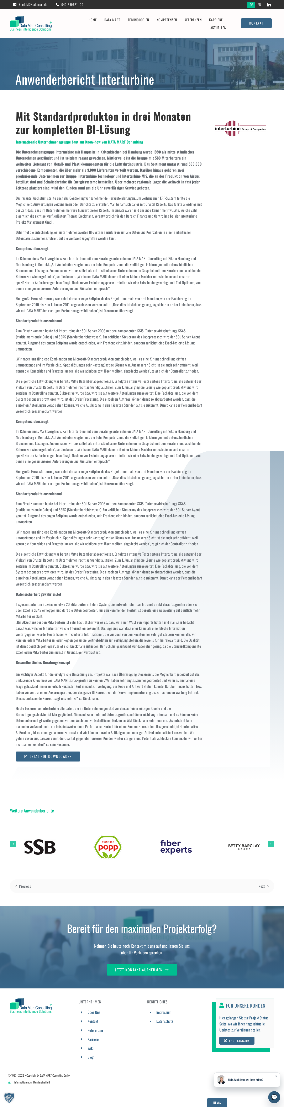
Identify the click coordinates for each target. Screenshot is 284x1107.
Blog (91, 1057)
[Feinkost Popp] (107, 835)
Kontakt (93, 1021)
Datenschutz (164, 1021)
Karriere (93, 1039)
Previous (25, 886)
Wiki (91, 1048)
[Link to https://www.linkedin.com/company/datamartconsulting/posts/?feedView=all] (269, 5)
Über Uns (94, 1012)
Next (261, 886)
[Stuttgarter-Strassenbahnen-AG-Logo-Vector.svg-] (40, 841)
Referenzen (95, 1030)
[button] (13, 844)
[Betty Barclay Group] (244, 846)
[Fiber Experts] (176, 841)
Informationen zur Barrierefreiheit (32, 1082)
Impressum (163, 1012)
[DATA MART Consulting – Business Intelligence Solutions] (31, 18)
